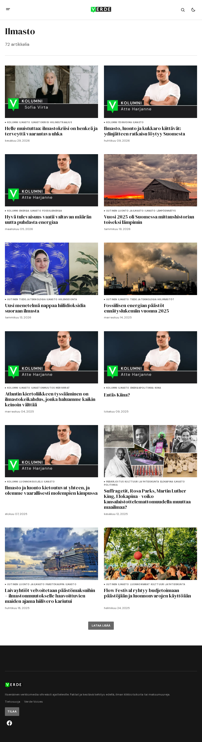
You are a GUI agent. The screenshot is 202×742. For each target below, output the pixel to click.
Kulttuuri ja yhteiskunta (142, 482)
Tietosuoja (12, 701)
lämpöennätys (166, 211)
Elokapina (166, 482)
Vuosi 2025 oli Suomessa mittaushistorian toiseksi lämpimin (149, 219)
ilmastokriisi (40, 122)
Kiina (158, 388)
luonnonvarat (140, 584)
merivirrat (63, 388)
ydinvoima (125, 122)
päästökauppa (55, 584)
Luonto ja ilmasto (131, 211)
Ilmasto (24, 122)
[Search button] (183, 10)
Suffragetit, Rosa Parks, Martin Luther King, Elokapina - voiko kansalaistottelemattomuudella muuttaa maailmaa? (147, 499)
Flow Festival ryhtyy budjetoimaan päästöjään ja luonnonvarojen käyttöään (147, 593)
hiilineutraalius (61, 122)
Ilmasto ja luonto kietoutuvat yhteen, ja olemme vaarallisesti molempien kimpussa (51, 490)
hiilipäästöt (165, 299)
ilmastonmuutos (43, 388)
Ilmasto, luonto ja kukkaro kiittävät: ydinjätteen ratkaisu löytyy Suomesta (144, 131)
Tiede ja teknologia (32, 299)
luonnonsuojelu (31, 482)
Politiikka (111, 485)
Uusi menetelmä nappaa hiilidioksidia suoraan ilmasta (45, 308)
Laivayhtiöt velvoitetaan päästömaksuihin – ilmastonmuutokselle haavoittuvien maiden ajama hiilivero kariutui (50, 596)
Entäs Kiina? (117, 394)
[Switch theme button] (193, 10)
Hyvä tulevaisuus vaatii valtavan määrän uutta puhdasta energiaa (48, 219)
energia (24, 211)
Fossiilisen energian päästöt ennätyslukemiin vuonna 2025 (136, 308)
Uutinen (111, 211)
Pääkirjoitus (115, 482)
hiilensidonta (67, 299)
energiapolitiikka (142, 388)
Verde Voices (33, 701)
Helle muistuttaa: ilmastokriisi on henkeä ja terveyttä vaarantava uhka (51, 131)
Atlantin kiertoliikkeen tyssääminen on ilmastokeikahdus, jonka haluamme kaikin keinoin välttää (50, 399)
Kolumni (12, 122)
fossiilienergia (52, 211)
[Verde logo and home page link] (101, 10)
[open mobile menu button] (8, 9)
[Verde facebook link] (9, 723)
